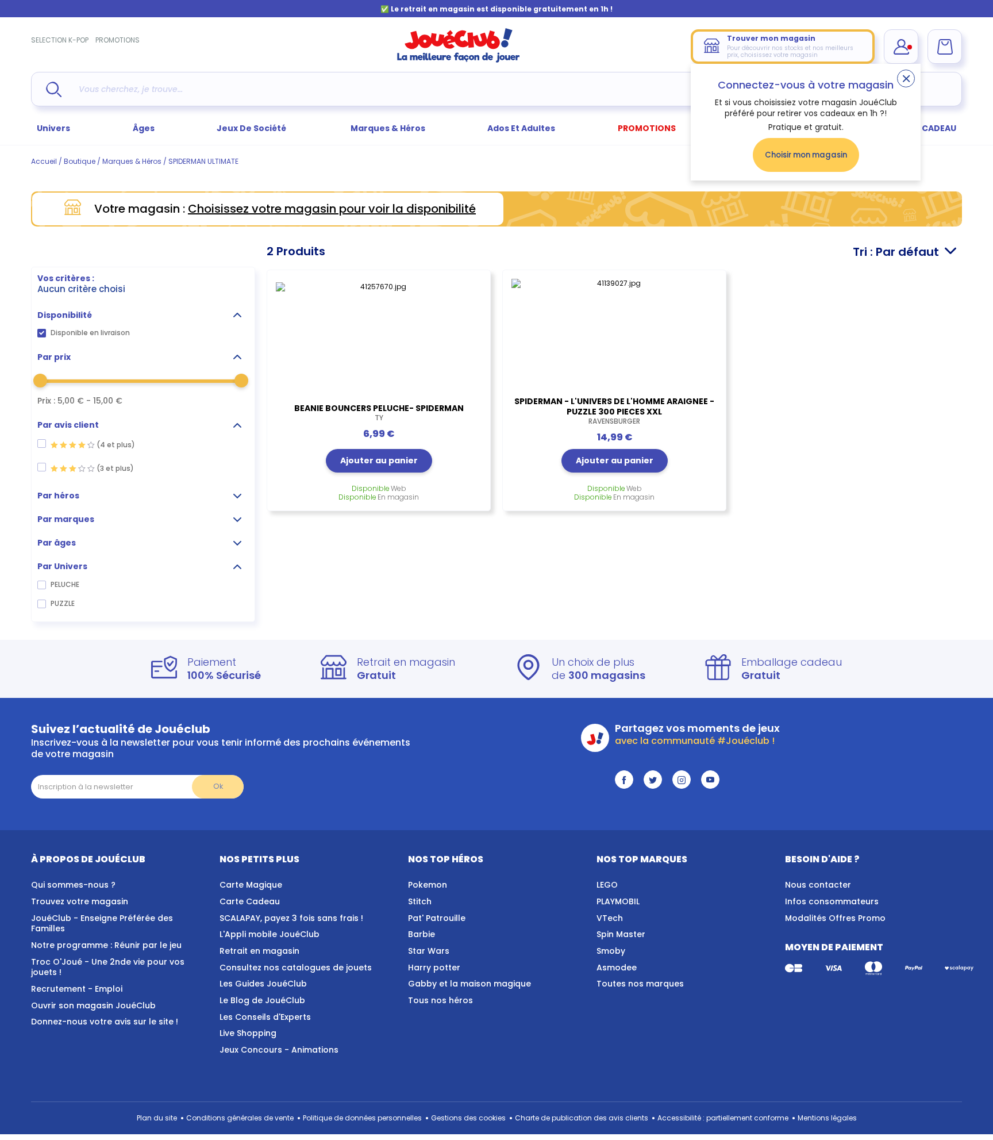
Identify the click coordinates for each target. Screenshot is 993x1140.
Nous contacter (818, 884)
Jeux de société (252, 128)
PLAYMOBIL (618, 901)
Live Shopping (248, 1033)
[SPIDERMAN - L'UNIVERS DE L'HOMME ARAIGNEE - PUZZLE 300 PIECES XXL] (614, 332)
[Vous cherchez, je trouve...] (53, 89)
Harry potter (434, 967)
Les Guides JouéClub (263, 983)
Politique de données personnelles (362, 1118)
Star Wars (428, 951)
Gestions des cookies (468, 1118)
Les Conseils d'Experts (265, 1017)
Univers (53, 128)
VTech (609, 918)
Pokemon (427, 884)
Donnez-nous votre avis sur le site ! (104, 1021)
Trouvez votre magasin (79, 901)
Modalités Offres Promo (835, 918)
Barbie (421, 934)
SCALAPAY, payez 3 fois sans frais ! (291, 918)
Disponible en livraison (90, 332)
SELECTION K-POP (59, 40)
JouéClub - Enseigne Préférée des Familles (102, 923)
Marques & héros (388, 128)
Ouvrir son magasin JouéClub (93, 1005)
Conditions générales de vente (240, 1118)
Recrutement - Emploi (76, 989)
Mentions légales (827, 1118)
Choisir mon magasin (806, 154)
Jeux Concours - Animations (279, 1049)
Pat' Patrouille (436, 918)
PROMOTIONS (117, 40)
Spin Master (620, 934)
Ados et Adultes (521, 128)
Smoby (610, 951)
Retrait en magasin (259, 951)
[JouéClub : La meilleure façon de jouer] (458, 60)
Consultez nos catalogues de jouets (296, 967)
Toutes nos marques (640, 983)
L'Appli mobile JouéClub (270, 934)
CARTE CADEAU (924, 128)
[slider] (40, 380)
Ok (218, 786)
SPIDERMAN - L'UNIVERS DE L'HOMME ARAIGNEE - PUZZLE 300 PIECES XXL (614, 411)
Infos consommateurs (832, 901)
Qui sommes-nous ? (73, 884)
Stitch (420, 901)
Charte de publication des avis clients (581, 1118)
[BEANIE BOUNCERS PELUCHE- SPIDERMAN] (379, 335)
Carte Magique (251, 884)
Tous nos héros (440, 1000)
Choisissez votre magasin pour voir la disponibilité (332, 208)
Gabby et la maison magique (469, 983)
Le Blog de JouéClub (262, 1000)
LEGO (607, 884)
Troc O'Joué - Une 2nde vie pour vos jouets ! (107, 967)
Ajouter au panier (379, 460)
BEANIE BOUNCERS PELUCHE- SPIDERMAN (379, 413)
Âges (144, 128)
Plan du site (157, 1118)
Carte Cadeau (250, 901)
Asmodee (616, 967)
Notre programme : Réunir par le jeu (106, 945)
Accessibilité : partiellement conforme (722, 1118)
